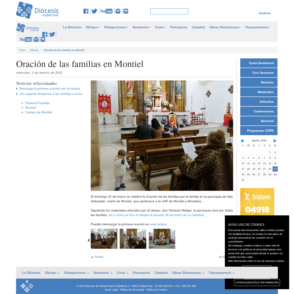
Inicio (22, 50)
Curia (159, 27)
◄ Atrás (224, 257)
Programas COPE (260, 130)
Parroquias (178, 27)
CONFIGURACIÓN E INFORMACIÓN (257, 282)
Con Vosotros (263, 72)
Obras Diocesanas (223, 27)
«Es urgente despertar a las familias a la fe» (51, 94)
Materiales (266, 92)
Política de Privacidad (132, 289)
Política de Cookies (156, 289)
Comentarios (264, 111)
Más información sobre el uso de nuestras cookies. (256, 261)
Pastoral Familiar (37, 103)
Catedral (198, 27)
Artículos (267, 101)
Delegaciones (115, 27)
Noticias (34, 50)
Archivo (265, 13)
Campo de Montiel (38, 112)
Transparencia (256, 27)
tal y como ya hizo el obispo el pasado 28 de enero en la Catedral (156, 215)
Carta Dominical (261, 63)
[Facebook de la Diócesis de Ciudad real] (86, 11)
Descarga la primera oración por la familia (49, 88)
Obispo (91, 27)
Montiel (30, 107)
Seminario (140, 27)
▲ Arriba (97, 257)
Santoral (267, 121)
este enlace (158, 224)
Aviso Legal (111, 289)
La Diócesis (72, 27)
